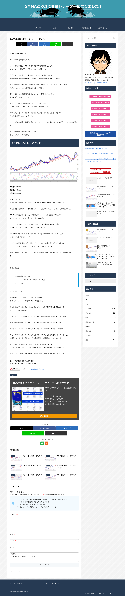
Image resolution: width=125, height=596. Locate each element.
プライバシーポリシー (53, 583)
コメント (14, 514)
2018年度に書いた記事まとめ (100, 120)
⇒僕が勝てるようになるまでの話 (96, 83)
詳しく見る (44, 416)
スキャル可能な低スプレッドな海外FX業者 (99, 153)
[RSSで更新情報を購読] (46, 443)
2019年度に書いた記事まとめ (100, 126)
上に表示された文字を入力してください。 (24, 556)
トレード (14, 375)
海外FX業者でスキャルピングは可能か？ (98, 148)
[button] (67, 44)
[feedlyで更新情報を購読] (42, 443)
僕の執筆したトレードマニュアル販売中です (100, 134)
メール (13, 541)
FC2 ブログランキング (16, 583)
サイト (12, 547)
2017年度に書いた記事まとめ (100, 114)
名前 (12, 534)
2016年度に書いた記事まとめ (100, 108)
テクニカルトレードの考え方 (100, 102)
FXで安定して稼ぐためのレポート (100, 96)
